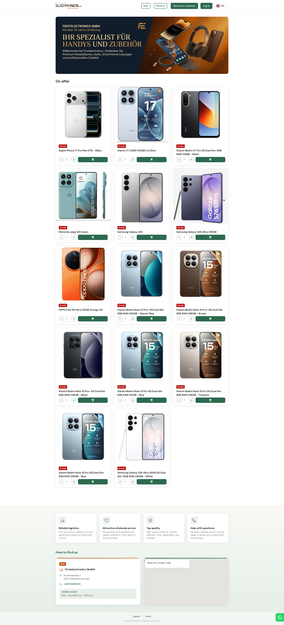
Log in (206, 5)
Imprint (136, 616)
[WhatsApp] (280, 617)
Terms (148, 616)
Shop (145, 5)
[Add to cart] (93, 159)
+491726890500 (72, 584)
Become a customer (184, 5)
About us (160, 5)
